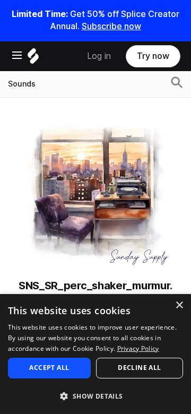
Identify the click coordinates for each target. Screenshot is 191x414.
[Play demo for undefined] (95, 192)
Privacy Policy (138, 348)
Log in (99, 56)
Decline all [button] (139, 367)
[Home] (33, 58)
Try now (153, 56)
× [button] (179, 305)
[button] (95, 396)
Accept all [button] (49, 367)
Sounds (22, 84)
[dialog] (95, 354)
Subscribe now (111, 26)
